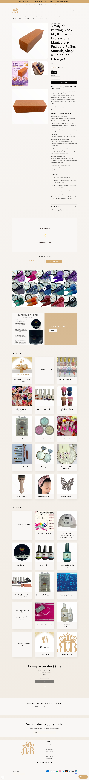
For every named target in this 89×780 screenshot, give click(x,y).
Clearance (43, 654)
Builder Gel (21, 565)
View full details (43, 691)
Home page (66, 654)
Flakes (66, 439)
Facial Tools (21, 496)
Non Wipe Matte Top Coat (67, 566)
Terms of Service (49, 756)
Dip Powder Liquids (44, 409)
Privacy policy (49, 744)
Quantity (53, 75)
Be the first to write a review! (44, 246)
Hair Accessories (43, 496)
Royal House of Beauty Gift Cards (22, 380)
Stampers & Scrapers (21, 439)
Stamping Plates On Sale (22, 611)
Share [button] (54, 202)
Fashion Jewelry (66, 496)
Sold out (44, 681)
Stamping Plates (66, 595)
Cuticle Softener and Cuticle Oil (67, 626)
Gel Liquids (44, 565)
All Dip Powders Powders (21, 410)
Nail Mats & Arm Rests (44, 625)
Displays (44, 467)
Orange (54, 72)
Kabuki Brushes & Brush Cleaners (67, 410)
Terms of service (49, 751)
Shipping (40, 672)
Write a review (54, 261)
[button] (19, 16)
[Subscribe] (54, 732)
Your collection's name (44, 369)
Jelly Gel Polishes (44, 533)
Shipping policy (49, 749)
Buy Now (53, 330)
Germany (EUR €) (17, 773)
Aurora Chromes (43, 439)
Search (47, 754)
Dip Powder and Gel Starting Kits (22, 596)
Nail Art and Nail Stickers (67, 468)
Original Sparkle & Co (66, 379)
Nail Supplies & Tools (20, 467)
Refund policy (49, 747)
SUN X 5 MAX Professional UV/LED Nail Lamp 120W (67, 535)
